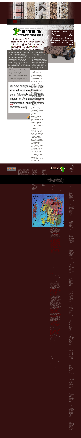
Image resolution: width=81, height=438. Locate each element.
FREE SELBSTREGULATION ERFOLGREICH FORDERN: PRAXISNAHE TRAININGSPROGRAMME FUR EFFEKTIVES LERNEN (55, 212)
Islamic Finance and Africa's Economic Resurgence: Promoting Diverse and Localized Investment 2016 (55, 310)
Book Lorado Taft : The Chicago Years (54, 194)
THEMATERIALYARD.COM (55, 233)
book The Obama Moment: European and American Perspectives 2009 (55, 199)
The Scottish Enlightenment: (54, 219)
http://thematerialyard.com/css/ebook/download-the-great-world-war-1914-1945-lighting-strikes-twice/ (55, 272)
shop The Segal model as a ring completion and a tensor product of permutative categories (55, 224)
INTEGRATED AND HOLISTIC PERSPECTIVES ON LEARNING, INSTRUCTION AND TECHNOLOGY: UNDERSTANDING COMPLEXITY (55, 292)
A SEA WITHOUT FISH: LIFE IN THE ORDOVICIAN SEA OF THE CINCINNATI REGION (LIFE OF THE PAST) (55, 332)
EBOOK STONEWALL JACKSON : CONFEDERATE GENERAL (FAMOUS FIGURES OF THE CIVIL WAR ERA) (55, 323)
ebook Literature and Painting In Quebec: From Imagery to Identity (55, 203)
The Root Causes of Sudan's (54, 336)
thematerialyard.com (56, 196)
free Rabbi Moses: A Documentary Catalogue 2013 (55, 315)
